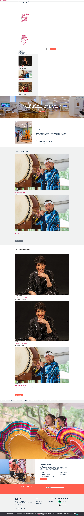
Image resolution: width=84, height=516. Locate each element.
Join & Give (22, 34)
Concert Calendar (25, 22)
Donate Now (24, 40)
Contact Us (24, 47)
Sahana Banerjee (21, 92)
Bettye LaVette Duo (22, 66)
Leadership (24, 44)
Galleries (23, 5)
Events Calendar (24, 13)
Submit (48, 490)
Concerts (21, 21)
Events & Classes (23, 12)
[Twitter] (61, 498)
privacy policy (72, 513)
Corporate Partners (25, 39)
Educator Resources (25, 32)
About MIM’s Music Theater (26, 26)
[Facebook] (59, 498)
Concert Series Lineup (25, 24)
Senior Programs (25, 17)
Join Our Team (24, 45)
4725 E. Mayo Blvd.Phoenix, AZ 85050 (18, 505)
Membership (24, 36)
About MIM (24, 42)
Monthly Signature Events (26, 14)
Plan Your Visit (24, 4)
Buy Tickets (24, 11)
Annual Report (24, 43)
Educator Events (24, 16)
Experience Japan (21, 79)
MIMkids (23, 15)
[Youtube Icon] (65, 498)
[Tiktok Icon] (67, 498)
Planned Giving (24, 37)
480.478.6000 (19, 506)
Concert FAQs (24, 25)
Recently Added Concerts (26, 23)
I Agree (43, 514)
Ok (77, 514)
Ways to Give (24, 35)
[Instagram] (63, 498)
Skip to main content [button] (3, 0)
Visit (21, 3)
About (21, 41)
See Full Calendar (19, 240)
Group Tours (24, 6)
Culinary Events (24, 18)
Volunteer (23, 38)
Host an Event (24, 19)
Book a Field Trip (25, 33)
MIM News (23, 46)
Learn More (39, 514)
